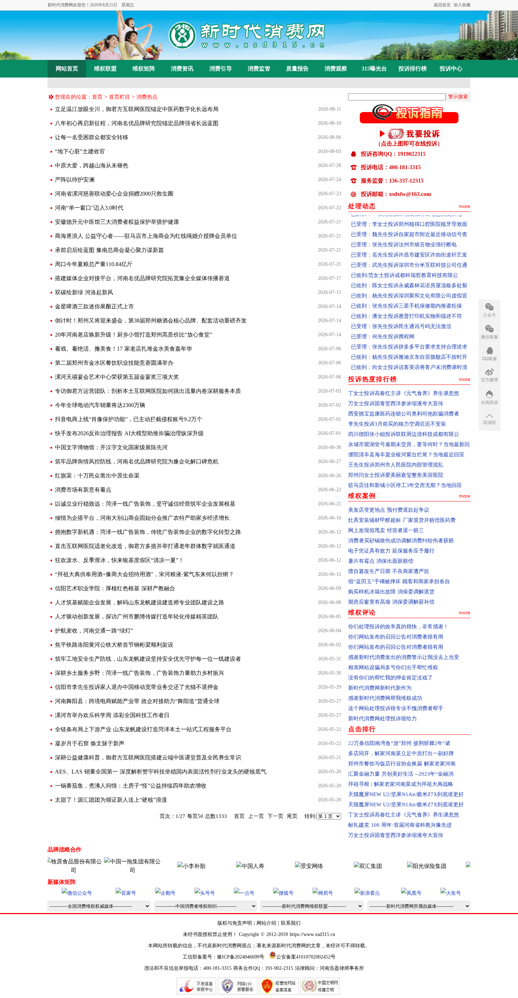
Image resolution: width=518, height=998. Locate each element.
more (464, 206)
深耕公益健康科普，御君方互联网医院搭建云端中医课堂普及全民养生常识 (148, 757)
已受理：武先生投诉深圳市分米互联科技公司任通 (409, 253)
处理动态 (362, 206)
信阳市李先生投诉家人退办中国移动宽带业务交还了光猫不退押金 (136, 687)
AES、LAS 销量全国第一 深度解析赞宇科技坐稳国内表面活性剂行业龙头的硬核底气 (160, 772)
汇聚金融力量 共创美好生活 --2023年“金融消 (401, 774)
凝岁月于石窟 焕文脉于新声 (89, 743)
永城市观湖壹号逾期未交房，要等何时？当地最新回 (409, 444)
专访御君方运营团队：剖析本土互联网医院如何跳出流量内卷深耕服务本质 (148, 391)
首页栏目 (119, 97)
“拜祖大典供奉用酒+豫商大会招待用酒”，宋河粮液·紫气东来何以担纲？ (144, 574)
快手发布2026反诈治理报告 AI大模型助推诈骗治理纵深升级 (129, 433)
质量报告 (297, 69)
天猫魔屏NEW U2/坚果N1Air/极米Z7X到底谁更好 (406, 794)
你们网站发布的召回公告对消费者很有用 (395, 637)
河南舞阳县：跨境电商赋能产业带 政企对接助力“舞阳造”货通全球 (137, 701)
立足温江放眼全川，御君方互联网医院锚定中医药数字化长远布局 (136, 109)
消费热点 (147, 97)
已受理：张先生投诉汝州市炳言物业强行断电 (404, 233)
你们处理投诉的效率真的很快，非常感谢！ (398, 626)
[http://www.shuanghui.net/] (350, 866)
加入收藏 (462, 4)
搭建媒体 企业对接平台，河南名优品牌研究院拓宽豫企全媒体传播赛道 (142, 278)
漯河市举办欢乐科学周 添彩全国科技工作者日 (112, 715)
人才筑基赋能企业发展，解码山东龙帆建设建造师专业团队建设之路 (139, 602)
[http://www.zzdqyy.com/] (467, 866)
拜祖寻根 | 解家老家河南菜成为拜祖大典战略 (400, 784)
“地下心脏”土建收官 (80, 151)
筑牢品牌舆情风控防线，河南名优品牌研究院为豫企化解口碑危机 (136, 461)
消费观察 (336, 69)
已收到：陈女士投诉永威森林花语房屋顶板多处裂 (409, 274)
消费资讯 (182, 69)
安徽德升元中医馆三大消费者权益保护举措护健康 (117, 222)
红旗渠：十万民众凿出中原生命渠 (97, 476)
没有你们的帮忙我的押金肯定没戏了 (390, 677)
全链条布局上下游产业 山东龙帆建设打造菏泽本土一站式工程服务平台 (143, 729)
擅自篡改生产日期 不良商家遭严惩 (388, 571)
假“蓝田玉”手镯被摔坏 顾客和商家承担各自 (399, 581)
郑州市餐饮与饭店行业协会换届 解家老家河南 (402, 763)
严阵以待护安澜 (74, 180)
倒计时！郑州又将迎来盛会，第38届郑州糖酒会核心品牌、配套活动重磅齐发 (151, 321)
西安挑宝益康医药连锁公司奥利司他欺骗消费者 (403, 414)
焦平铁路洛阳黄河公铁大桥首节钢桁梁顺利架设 (114, 645)
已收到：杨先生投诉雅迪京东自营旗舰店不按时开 (409, 345)
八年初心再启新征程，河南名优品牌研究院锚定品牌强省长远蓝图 (136, 123)
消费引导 (220, 69)
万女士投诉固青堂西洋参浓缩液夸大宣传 (395, 403)
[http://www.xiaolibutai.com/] (173, 866)
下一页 (275, 816)
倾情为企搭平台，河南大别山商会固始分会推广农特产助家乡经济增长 (142, 518)
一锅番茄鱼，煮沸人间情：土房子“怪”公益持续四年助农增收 (130, 786)
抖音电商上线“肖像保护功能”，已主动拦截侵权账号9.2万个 (128, 419)
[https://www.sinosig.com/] (408, 866)
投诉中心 (451, 69)
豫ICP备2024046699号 (240, 957)
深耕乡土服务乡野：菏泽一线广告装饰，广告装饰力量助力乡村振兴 (139, 673)
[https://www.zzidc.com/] (291, 866)
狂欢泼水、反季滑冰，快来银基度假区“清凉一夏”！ (119, 560)
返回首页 (442, 4)
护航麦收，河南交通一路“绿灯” (94, 631)
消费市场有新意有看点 (83, 490)
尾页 (292, 816)
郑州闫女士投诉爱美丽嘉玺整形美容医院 (395, 475)
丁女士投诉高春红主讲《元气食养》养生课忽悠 (403, 393)
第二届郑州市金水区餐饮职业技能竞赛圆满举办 (114, 363)
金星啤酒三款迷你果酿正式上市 (94, 306)
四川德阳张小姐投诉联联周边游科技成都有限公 (403, 434)
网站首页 (67, 69)
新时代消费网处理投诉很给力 (382, 718)
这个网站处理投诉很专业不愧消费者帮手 (395, 708)
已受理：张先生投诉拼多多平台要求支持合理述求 (409, 335)
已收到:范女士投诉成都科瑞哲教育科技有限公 (404, 263)
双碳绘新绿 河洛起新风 (84, 292)
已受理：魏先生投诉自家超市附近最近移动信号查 (409, 223)
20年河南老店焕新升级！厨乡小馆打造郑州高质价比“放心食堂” (133, 335)
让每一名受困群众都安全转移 (91, 137)
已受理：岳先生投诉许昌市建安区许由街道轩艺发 (409, 243)
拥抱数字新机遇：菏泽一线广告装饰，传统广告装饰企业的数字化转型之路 (148, 532)
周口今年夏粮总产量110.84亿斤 (93, 264)
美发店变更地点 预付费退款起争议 (388, 510)
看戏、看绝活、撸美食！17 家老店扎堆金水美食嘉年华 (123, 349)
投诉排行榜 (413, 69)
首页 (97, 97)
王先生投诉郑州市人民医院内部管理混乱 (395, 465)
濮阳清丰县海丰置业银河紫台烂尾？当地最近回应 (406, 454)
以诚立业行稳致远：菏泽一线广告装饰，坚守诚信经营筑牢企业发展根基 (145, 504)
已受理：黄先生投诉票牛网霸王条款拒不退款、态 (409, 366)
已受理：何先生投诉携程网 (382, 325)
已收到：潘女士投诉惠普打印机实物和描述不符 (406, 304)
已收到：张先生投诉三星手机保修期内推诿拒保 (406, 294)
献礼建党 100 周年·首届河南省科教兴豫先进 (400, 825)
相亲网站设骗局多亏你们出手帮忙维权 (393, 667)
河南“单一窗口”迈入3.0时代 (89, 208)
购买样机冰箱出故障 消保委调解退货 (391, 592)
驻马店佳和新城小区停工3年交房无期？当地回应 (405, 485)
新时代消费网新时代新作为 (380, 688)
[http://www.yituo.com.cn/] (114, 870)
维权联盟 (105, 69)
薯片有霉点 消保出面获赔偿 (380, 561)
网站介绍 (266, 923)
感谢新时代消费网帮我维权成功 (385, 698)
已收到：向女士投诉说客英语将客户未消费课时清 (409, 355)
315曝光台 (374, 69)
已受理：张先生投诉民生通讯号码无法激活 (401, 315)
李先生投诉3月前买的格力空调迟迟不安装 (397, 424)
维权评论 (362, 612)
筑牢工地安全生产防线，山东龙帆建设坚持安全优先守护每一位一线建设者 (148, 659)
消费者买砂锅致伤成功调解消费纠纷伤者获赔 (401, 540)
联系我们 (291, 923)
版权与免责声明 (235, 923)
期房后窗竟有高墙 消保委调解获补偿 (391, 602)
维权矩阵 (143, 69)
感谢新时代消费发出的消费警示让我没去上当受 (403, 657)
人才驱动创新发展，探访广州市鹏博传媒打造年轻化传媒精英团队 (136, 617)
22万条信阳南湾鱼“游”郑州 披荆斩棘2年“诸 (399, 743)
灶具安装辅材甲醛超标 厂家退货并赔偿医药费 (402, 520)
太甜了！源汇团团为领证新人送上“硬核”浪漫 (111, 800)
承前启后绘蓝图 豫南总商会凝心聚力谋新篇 (109, 250)
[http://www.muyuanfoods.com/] (55, 870)
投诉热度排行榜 (372, 379)
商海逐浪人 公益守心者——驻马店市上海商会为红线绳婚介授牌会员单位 (146, 236)
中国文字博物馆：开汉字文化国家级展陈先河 (111, 447)
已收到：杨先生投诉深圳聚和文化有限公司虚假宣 (409, 284)
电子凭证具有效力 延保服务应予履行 (391, 551)
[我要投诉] (409, 138)
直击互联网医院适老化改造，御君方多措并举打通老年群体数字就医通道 (145, 546)
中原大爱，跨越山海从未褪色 (91, 165)
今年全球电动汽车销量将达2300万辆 (100, 405)
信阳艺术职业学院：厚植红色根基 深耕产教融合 (115, 588)
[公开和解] (409, 121)
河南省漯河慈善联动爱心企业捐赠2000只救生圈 (114, 194)
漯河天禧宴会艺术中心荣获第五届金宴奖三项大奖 (117, 377)
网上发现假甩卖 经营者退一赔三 (386, 530)
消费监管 (259, 69)
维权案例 (362, 495)
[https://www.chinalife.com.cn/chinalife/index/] (232, 866)
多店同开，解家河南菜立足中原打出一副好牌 (401, 753)
